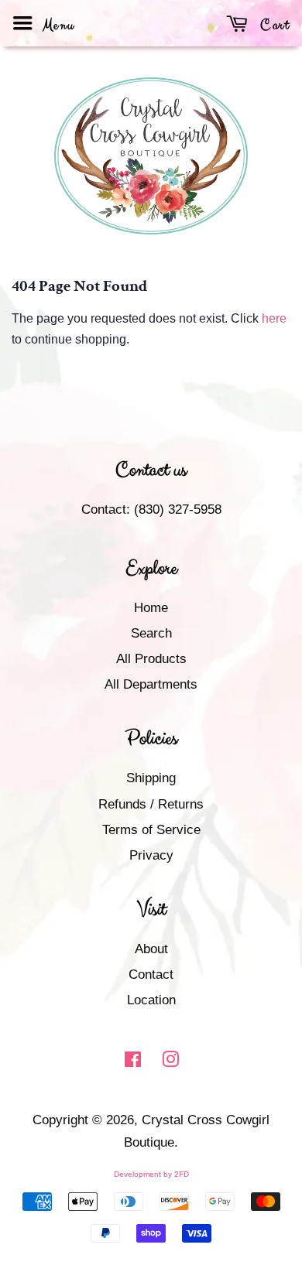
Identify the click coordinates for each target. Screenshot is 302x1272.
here (274, 318)
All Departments (151, 684)
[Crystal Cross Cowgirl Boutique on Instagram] (170, 1062)
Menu (56, 25)
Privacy (151, 855)
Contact (151, 974)
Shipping (151, 778)
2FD (181, 1174)
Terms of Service (151, 829)
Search (151, 633)
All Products (151, 658)
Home (151, 607)
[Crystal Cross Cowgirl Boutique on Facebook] (133, 1062)
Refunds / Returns (151, 804)
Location (151, 1000)
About (151, 949)
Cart (273, 25)
